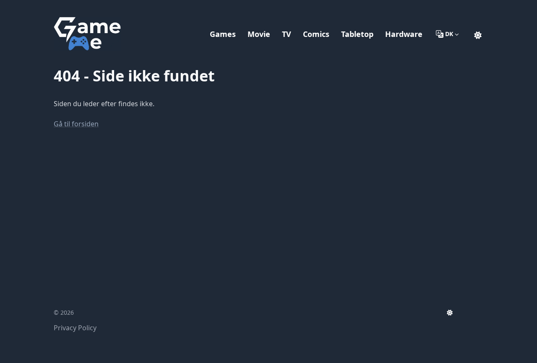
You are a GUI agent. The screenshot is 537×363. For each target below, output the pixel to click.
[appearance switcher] (477, 34)
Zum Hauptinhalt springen (107, 8)
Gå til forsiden (76, 123)
